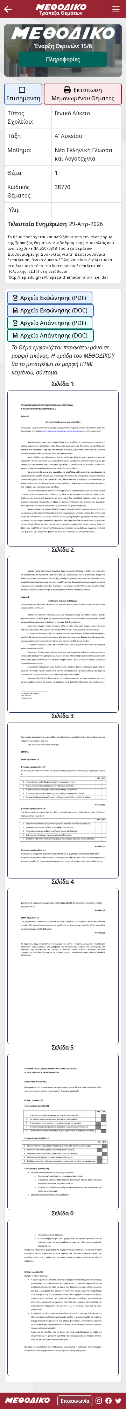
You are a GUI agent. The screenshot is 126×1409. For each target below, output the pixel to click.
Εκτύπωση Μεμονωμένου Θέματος (82, 94)
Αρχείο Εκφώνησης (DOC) (54, 310)
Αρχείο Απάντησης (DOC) (54, 335)
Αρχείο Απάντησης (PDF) (53, 323)
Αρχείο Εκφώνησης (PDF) (53, 298)
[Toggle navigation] (116, 9)
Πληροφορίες (63, 59)
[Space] (61, 9)
